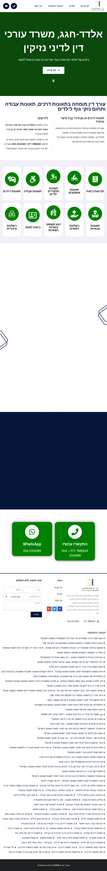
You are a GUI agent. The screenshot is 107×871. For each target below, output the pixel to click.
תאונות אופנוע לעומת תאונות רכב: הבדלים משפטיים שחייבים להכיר (71, 757)
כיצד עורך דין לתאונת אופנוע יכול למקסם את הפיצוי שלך (76, 695)
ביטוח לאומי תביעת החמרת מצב (87, 809)
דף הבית (85, 6)
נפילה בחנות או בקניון (92, 799)
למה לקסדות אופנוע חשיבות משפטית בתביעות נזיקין (26, 671)
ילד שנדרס (9, 847)
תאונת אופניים (96, 837)
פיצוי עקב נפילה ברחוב (24, 795)
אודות (72, 6)
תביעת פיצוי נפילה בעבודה (64, 818)
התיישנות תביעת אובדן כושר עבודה (56, 795)
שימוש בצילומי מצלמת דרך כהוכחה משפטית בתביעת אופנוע (74, 647)
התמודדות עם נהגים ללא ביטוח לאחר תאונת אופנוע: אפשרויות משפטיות (69, 704)
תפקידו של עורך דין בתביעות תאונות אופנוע (82, 771)
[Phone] (14, 6)
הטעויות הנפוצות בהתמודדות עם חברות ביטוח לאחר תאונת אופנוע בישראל (67, 776)
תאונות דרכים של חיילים (65, 842)
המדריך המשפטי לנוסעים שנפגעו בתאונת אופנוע (80, 652)
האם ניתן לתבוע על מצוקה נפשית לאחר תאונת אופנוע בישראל (73, 733)
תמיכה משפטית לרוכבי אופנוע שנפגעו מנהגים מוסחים (30, 681)
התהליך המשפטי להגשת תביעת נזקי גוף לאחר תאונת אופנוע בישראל (70, 728)
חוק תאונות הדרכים (94, 852)
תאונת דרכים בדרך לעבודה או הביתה (62, 833)
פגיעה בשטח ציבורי (58, 809)
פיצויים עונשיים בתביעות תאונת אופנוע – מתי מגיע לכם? (76, 723)
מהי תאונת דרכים (67, 847)
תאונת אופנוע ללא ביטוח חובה (71, 837)
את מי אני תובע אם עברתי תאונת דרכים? (28, 852)
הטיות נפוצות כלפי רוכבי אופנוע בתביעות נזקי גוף (80, 690)
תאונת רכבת (14, 828)
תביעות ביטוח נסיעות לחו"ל (90, 795)
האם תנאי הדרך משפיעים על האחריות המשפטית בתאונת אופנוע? (72, 638)
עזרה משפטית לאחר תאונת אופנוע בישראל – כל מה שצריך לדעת (72, 780)
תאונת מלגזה (39, 809)
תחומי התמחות (55, 6)
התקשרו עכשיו (74, 544)
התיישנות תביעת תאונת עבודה (88, 828)
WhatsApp (32, 544)
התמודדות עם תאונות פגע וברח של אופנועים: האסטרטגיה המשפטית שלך (68, 676)
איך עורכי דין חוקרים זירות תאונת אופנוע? (22, 647)
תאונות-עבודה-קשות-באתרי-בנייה (19, 785)
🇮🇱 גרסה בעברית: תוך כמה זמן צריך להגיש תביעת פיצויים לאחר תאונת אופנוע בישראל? (61, 766)
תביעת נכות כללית (39, 818)
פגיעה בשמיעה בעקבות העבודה (49, 814)
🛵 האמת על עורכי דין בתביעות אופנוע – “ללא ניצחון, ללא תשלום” (72, 714)
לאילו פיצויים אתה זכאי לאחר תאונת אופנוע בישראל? (78, 747)
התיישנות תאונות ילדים (92, 818)
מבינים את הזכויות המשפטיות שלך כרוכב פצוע (81, 761)
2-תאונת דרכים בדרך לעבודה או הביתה (56, 823)
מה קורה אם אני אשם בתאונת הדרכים (36, 847)
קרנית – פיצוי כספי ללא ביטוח (36, 842)
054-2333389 (32, 551)
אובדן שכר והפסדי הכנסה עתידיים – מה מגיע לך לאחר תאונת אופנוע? (70, 738)
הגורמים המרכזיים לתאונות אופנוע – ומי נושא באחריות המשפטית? (71, 657)
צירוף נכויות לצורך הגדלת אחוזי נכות (86, 814)
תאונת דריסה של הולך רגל (27, 833)
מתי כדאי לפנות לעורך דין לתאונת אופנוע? (29, 747)
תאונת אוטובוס (29, 837)
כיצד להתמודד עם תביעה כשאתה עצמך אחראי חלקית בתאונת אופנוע (70, 662)
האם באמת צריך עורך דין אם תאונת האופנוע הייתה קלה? (76, 666)
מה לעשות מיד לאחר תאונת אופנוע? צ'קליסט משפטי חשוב (75, 700)
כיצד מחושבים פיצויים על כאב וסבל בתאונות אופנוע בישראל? (74, 742)
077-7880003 (79, 551)
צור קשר (38, 6)
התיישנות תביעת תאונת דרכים (66, 852)
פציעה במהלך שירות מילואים (89, 790)
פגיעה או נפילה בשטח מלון (17, 814)
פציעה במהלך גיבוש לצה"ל (58, 790)
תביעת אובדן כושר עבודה (14, 818)
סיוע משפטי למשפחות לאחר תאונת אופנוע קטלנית (79, 671)
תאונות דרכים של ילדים (92, 842)
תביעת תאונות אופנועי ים (58, 828)
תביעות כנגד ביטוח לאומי (91, 823)
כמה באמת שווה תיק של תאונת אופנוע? (84, 709)
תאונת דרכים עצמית (93, 833)
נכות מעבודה (27, 823)
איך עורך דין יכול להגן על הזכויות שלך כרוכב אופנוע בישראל (75, 685)
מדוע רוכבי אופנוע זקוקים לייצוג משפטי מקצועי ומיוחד (28, 690)
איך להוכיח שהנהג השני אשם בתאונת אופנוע (82, 681)
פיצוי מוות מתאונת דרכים (91, 847)
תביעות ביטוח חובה (33, 828)
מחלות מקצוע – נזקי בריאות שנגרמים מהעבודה (56, 799)
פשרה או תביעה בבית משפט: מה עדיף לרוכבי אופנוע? (77, 719)
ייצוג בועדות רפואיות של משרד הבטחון (84, 804)
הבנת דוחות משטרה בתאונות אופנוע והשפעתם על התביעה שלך (72, 643)
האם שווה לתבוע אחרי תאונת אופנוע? (85, 752)
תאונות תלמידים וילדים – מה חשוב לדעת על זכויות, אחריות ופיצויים (71, 785)
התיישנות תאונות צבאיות (30, 790)
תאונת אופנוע (46, 837)
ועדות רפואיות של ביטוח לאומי (48, 804)
